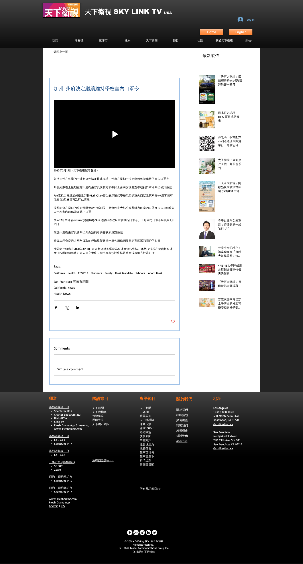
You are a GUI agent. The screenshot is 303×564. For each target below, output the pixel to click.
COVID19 (83, 273)
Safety (108, 273)
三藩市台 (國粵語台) (62, 462)
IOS (63, 506)
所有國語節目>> (103, 460)
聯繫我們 (182, 425)
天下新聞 (98, 408)
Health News (62, 293)
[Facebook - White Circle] (129, 532)
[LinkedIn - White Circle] (148, 532)
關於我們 (182, 409)
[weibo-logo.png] (142, 532)
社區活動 (182, 415)
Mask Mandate (124, 273)
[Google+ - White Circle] (136, 532)
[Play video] (114, 134)
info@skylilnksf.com (225, 436)
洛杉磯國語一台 (59, 407)
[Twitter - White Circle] (154, 532)
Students (96, 273)
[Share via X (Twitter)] (67, 308)
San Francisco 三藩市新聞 (71, 281)
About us (181, 441)
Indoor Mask (155, 273)
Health (71, 273)
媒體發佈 (182, 435)
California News (64, 287)
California (59, 273)
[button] (176, 40)
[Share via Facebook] (56, 308)
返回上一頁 (60, 51)
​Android (53, 506)
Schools (140, 273)
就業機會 (182, 430)
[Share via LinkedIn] (77, 308)
